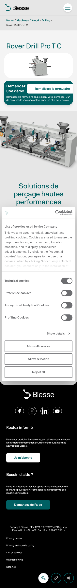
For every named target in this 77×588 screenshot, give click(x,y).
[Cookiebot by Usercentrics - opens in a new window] (55, 212)
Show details (56, 333)
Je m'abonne (23, 457)
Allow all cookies (38, 346)
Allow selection (38, 359)
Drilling (46, 20)
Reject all (38, 372)
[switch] (66, 293)
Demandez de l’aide (28, 504)
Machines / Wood (28, 20)
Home (10, 20)
